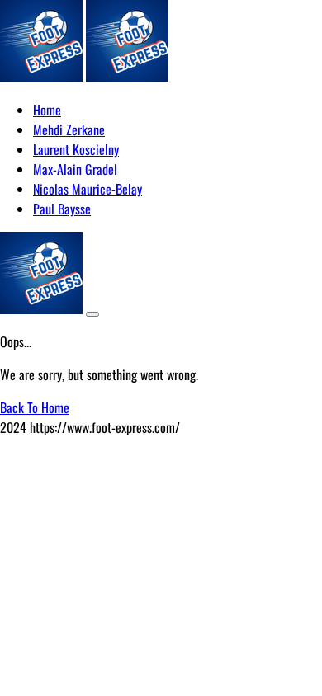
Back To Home (34, 407)
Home (47, 110)
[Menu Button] (92, 314)
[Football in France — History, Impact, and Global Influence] (41, 77)
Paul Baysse (62, 209)
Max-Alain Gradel (75, 169)
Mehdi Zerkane (69, 129)
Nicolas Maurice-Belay (87, 189)
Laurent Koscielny (76, 149)
